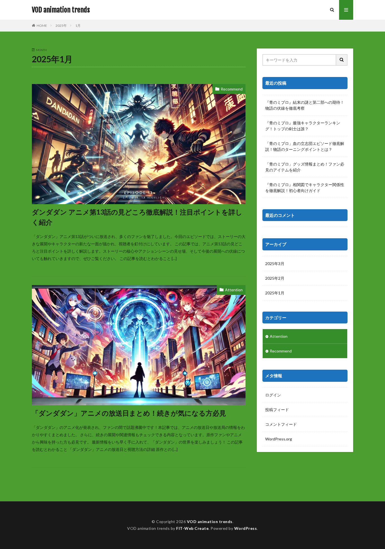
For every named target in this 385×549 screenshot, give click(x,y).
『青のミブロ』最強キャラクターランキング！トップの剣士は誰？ (302, 125)
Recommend (232, 89)
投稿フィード (277, 409)
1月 (78, 25)
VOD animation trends (61, 9)
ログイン (273, 395)
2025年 (61, 25)
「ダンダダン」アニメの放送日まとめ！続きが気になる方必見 (129, 413)
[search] (342, 60)
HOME (42, 25)
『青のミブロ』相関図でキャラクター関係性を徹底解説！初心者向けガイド (304, 187)
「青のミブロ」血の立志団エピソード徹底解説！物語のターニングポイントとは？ (304, 146)
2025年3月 (274, 263)
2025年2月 (274, 278)
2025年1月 (274, 292)
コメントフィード (281, 424)
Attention (234, 289)
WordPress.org (278, 438)
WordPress (245, 528)
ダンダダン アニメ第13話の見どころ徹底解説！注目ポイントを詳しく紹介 (137, 217)
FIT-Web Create (192, 528)
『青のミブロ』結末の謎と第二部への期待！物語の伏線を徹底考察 (304, 105)
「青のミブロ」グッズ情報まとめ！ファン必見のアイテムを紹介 (304, 167)
